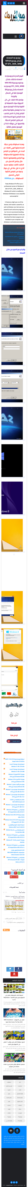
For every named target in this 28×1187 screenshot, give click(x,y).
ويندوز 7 (9, 1117)
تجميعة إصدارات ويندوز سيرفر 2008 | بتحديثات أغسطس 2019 (14, 233)
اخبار (20, 1082)
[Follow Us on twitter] (14, 1182)
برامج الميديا (9, 1097)
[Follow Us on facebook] (16, 1182)
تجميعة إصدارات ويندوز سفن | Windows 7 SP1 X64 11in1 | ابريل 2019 (15, 795)
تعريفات (20, 1105)
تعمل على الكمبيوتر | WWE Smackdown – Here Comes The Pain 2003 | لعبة (14, 1021)
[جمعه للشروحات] (14, 22)
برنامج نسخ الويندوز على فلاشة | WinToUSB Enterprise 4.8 (17, 800)
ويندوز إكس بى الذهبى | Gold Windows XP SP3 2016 (14, 237)
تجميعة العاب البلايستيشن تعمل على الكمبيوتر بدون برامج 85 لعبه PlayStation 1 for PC (14, 997)
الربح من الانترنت (9, 1086)
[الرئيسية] (21, 36)
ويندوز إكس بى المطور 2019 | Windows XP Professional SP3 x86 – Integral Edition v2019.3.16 (15, 859)
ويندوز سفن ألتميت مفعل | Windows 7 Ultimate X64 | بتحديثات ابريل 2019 (15, 785)
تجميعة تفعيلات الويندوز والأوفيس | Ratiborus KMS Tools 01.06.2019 (16, 826)
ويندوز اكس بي (8, 69)
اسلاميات (20, 1086)
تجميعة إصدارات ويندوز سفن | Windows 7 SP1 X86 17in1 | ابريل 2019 (15, 806)
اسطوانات (9, 1082)
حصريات (9, 1105)
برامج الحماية (20, 1097)
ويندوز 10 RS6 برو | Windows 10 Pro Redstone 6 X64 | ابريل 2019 (16, 780)
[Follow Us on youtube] (11, 1182)
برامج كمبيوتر (20, 1101)
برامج (9, 1094)
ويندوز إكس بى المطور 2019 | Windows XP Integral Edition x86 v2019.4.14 (15, 846)
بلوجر (9, 1101)
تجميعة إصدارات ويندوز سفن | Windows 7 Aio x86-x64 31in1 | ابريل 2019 (15, 790)
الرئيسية (21, 69)
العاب (20, 1090)
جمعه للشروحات (9, 1185)
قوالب (9, 1109)
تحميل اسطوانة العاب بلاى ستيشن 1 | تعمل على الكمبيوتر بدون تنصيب (14, 1043)
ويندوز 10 (20, 1117)
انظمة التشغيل (15, 69)
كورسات (20, 1113)
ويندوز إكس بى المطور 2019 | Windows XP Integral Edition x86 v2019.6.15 (15, 811)
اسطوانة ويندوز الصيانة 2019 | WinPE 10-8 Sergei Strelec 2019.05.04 (14, 760)
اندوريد (9, 1090)
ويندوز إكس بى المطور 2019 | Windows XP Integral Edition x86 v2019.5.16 (15, 836)
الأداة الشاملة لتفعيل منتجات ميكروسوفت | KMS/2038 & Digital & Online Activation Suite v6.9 (15, 852)
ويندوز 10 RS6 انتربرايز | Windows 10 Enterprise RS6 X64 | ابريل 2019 (16, 775)
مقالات (9, 1113)
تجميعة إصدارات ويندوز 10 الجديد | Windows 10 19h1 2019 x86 (17, 770)
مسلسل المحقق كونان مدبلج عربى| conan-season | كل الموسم (14, 1065)
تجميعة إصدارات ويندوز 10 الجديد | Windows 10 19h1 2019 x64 (17, 765)
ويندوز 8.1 (20, 1121)
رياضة (20, 1109)
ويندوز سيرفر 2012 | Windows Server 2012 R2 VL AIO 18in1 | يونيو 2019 (14, 821)
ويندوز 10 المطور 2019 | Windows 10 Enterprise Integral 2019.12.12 (15, 242)
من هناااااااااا (9, 178)
